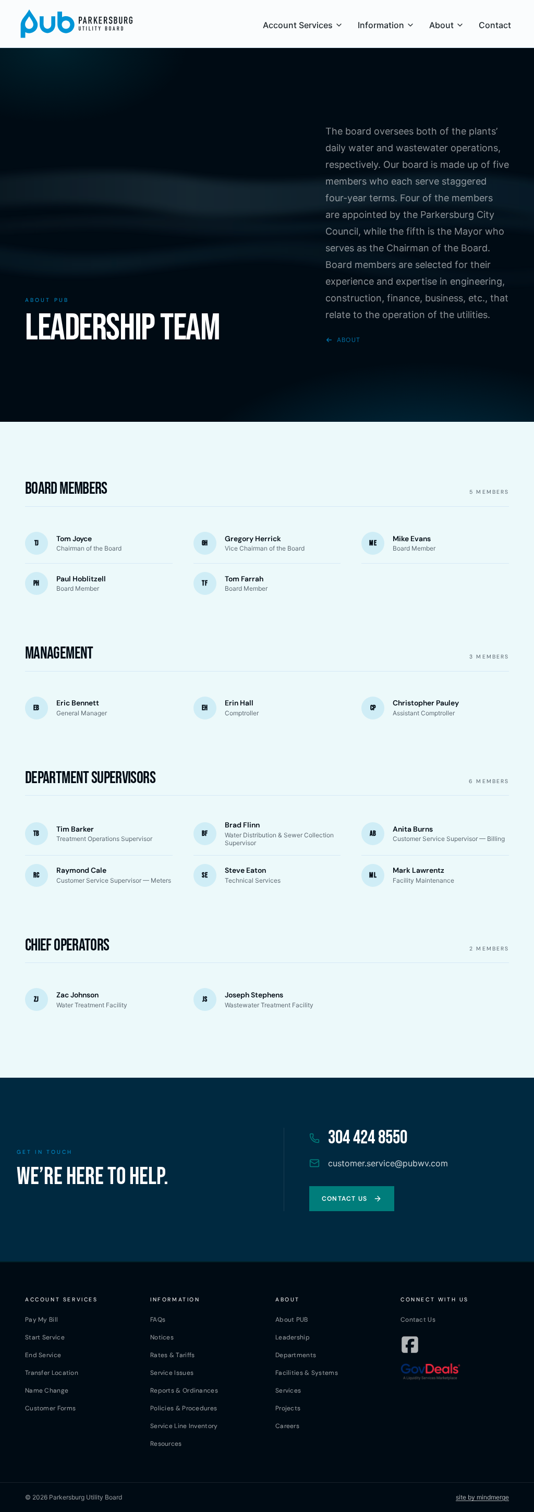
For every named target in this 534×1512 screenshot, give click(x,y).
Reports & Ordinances (184, 1390)
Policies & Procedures (183, 1408)
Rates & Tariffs (172, 1355)
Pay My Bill (41, 1319)
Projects (287, 1408)
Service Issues (171, 1373)
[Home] (77, 23)
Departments (295, 1355)
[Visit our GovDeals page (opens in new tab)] (430, 1371)
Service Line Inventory (184, 1426)
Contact (495, 25)
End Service (43, 1355)
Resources (166, 1444)
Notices (162, 1337)
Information (381, 25)
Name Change (46, 1390)
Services (288, 1390)
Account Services (298, 25)
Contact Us (417, 1319)
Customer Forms (50, 1408)
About (441, 25)
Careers (287, 1426)
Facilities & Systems (306, 1373)
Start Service (45, 1337)
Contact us (344, 1198)
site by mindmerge (482, 1497)
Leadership (292, 1337)
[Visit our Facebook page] (409, 1344)
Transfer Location (51, 1373)
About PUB (291, 1319)
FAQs (157, 1319)
